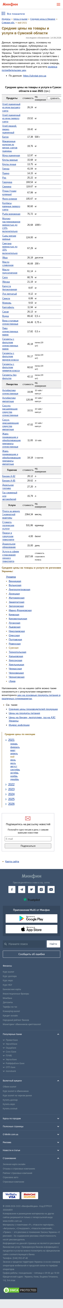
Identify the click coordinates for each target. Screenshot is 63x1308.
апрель (14, 753)
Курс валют (8, 972)
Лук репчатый (9, 293)
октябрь (14, 772)
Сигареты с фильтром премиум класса (11, 367)
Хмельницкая (16, 664)
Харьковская (16, 656)
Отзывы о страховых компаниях (19, 1168)
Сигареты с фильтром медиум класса (10, 356)
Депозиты (8, 1002)
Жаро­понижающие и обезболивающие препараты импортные (11, 457)
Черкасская (15, 668)
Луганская (14, 622)
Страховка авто (10, 1177)
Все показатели (16, 13)
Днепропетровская (19, 589)
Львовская (14, 626)
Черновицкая (16, 672)
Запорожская (16, 606)
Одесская (14, 635)
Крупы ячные (9, 164)
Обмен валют (9, 1086)
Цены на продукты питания (24, 713)
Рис (4, 177)
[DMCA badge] (31, 1291)
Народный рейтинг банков (16, 1020)
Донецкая (14, 593)
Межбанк (7, 998)
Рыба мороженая (11, 214)
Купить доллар (10, 1100)
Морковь (6, 303)
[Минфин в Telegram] (21, 889)
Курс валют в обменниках (16, 1091)
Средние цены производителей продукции (33, 709)
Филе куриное (9, 198)
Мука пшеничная (11, 155)
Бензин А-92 (8, 476)
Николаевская (17, 631)
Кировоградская (18, 618)
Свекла (6, 298)
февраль (15, 747)
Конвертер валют (11, 1011)
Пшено (5, 173)
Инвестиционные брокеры (16, 994)
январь (14, 743)
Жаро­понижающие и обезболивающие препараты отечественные (11, 440)
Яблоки (6, 281)
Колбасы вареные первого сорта (11, 206)
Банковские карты (12, 989)
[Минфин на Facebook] (11, 889)
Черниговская (16, 676)
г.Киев (12, 681)
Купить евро (9, 1104)
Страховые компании (13, 1182)
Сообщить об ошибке (31, 954)
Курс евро (8, 980)
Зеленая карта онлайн (14, 1164)
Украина (11, 576)
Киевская (14, 614)
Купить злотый (10, 1108)
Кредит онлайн (10, 1015)
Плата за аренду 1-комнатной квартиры (11, 514)
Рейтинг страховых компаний (17, 1173)
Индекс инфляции (19, 725)
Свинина (6, 186)
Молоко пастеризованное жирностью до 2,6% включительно (11, 225)
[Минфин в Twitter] (31, 889)
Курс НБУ (7, 985)
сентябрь (15, 769)
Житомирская (16, 597)
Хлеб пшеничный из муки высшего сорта (11, 107)
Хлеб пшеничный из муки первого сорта (11, 118)
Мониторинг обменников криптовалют (22, 1024)
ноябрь (14, 776)
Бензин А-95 (8, 480)
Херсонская (15, 660)
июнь (13, 760)
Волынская (15, 585)
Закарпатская (16, 602)
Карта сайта (12, 861)
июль (13, 763)
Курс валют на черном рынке (17, 1095)
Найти (53, 944)
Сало (5, 277)
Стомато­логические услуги (8, 525)
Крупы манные (10, 160)
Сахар (5, 311)
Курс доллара (10, 976)
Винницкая (15, 581)
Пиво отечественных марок (10, 331)
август (13, 766)
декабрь (14, 779)
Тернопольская (17, 652)
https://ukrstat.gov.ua (34, 75)
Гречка (5, 168)
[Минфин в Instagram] (41, 889)
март (12, 750)
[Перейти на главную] (10, 4)
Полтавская (15, 639)
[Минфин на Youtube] (51, 889)
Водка (5, 316)
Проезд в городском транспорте (8, 536)
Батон (5, 137)
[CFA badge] (47, 1196)
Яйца (5, 257)
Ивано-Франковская (20, 610)
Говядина (7, 182)
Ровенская (15, 643)
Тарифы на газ (10, 1007)
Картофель (8, 307)
